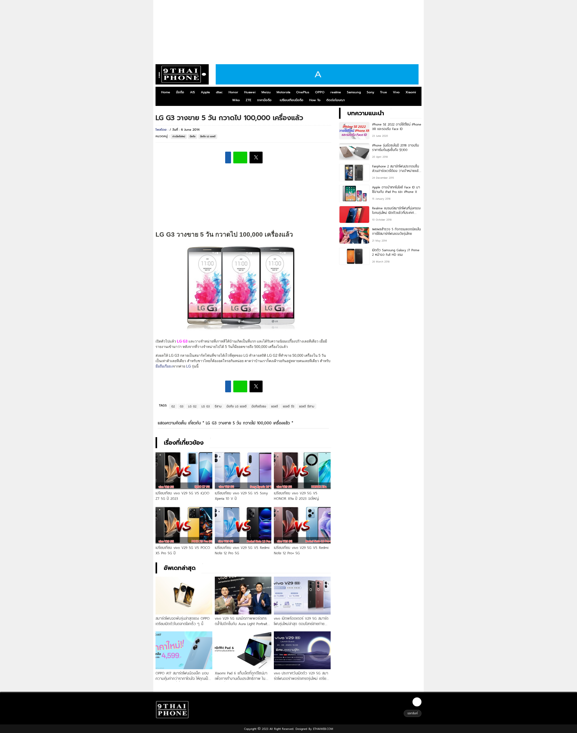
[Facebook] (416, 701)
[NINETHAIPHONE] (182, 74)
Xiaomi (410, 92)
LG (188, 366)
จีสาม (218, 406)
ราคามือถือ (264, 100)
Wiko (236, 100)
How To (315, 100)
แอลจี (274, 406)
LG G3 (205, 406)
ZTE (248, 100)
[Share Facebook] (228, 157)
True (383, 92)
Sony (370, 92)
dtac (219, 92)
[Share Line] (240, 157)
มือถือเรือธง (164, 366)
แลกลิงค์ (413, 713)
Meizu (266, 92)
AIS (192, 92)
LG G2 (192, 406)
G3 (181, 406)
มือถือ (180, 92)
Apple (205, 92)
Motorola (283, 92)
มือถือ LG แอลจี (207, 136)
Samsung (354, 92)
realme (335, 92)
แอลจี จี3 (288, 406)
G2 (173, 406)
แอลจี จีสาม (306, 406)
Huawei (250, 92)
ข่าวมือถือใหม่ (178, 136)
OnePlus (302, 92)
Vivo (396, 92)
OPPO (320, 92)
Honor (233, 92)
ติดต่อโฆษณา (335, 100)
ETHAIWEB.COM (322, 728)
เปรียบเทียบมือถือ (291, 100)
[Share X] (256, 157)
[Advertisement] (288, 30)
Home (165, 92)
